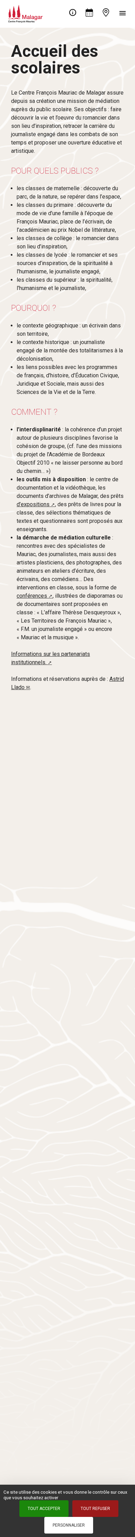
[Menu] (122, 14)
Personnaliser (69, 1525)
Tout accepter (44, 1508)
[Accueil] (25, 12)
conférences (32, 595)
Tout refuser (95, 1508)
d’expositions (33, 504)
